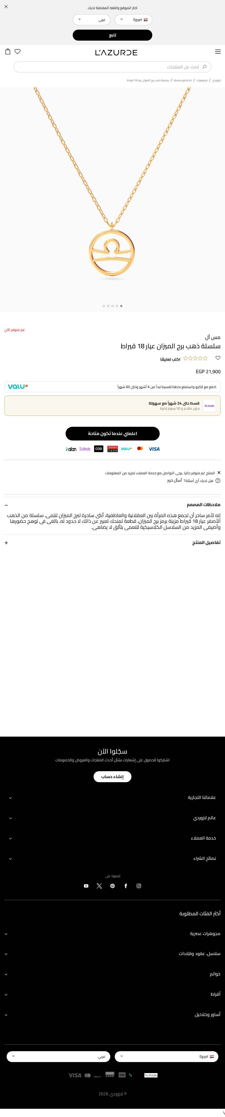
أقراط (215, 994)
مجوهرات (201, 80)
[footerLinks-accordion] (112, 797)
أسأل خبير (174, 480)
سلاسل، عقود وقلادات (199, 953)
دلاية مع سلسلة (183, 80)
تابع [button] (112, 35)
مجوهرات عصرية (205, 933)
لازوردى (216, 80)
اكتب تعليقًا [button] (170, 359)
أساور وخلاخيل (207, 1014)
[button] (112, 504)
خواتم (215, 974)
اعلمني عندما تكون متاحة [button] (112, 433)
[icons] (139, 887)
